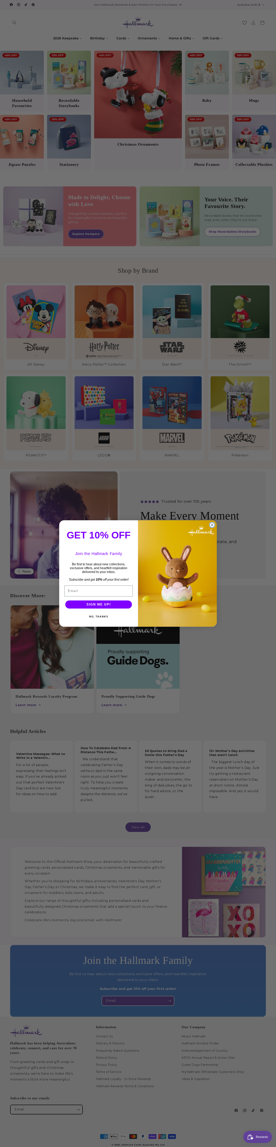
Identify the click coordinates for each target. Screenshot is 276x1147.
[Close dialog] (212, 525)
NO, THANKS (98, 616)
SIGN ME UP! (98, 604)
